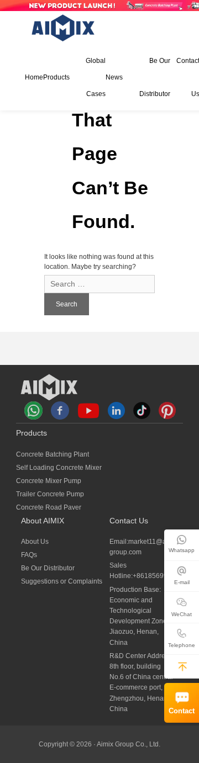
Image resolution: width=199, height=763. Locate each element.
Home (34, 77)
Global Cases (96, 77)
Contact (182, 711)
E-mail (182, 582)
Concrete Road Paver (48, 507)
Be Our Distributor (154, 77)
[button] (182, 666)
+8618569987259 (160, 576)
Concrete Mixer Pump (48, 481)
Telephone (181, 645)
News (114, 77)
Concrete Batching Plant (52, 454)
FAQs (29, 555)
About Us (35, 541)
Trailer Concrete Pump (50, 494)
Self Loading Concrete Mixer (59, 467)
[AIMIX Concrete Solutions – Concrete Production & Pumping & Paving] (63, 28)
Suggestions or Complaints (61, 581)
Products (56, 77)
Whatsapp (182, 550)
